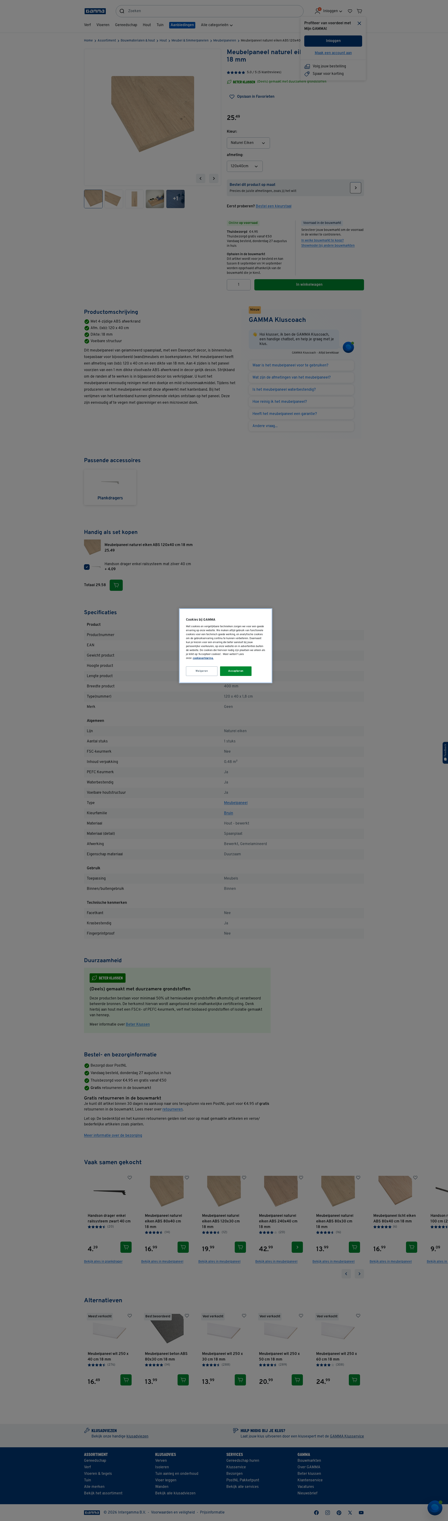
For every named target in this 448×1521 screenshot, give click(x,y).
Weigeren (202, 671)
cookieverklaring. (203, 658)
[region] (225, 645)
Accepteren (236, 671)
